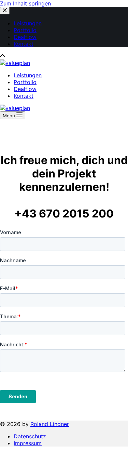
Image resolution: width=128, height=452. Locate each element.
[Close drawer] (5, 10)
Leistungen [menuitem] (28, 23)
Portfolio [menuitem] (25, 30)
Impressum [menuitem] (28, 443)
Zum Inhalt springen (25, 3)
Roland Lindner (49, 424)
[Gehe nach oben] (2, 56)
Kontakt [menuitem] (23, 43)
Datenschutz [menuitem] (30, 436)
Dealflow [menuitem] (25, 37)
